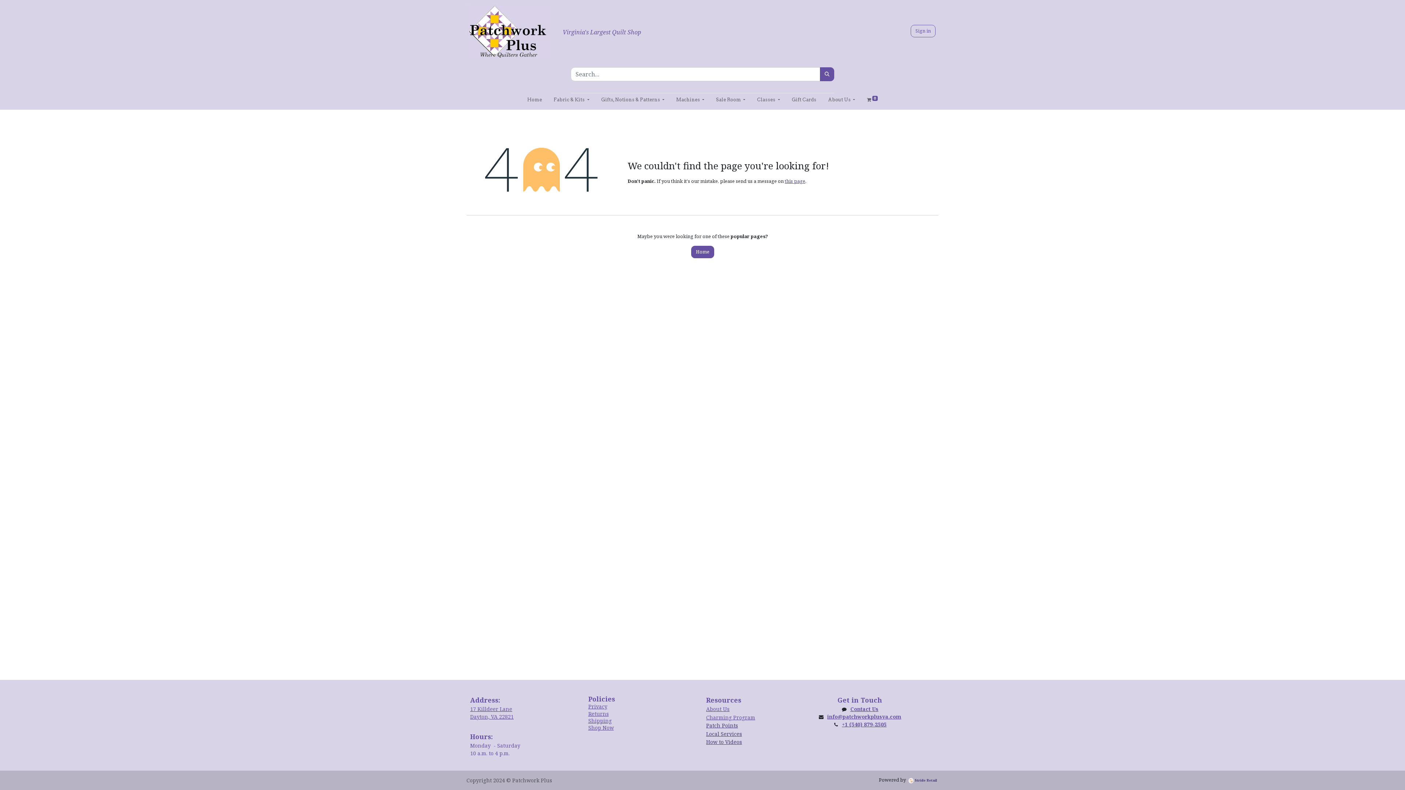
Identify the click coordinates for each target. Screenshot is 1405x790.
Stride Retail (925, 780)
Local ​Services (724, 733)
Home (702, 251)
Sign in (923, 30)
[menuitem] (534, 99)
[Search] (827, 74)
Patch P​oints (722, 725)
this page (795, 181)
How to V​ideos (724, 741)
